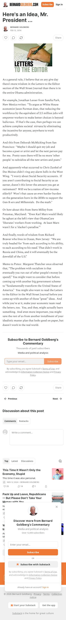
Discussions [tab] (27, 461)
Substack (17, 613)
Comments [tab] (10, 421)
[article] (33, 478)
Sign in (59, 4)
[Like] (6, 38)
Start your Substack (25, 605)
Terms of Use (50, 571)
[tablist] (16, 421)
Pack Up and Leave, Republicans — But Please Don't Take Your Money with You (24, 498)
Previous (12, 398)
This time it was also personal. (19, 478)
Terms (46, 594)
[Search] (60, 461)
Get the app (48, 605)
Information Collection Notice (43, 574)
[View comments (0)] (13, 38)
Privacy (37, 594)
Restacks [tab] (23, 421)
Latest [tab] (14, 461)
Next (55, 398)
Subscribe (47, 4)
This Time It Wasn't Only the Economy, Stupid (22, 471)
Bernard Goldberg (19, 27)
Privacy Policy (35, 578)
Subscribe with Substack (35, 564)
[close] (56, 506)
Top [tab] (6, 461)
